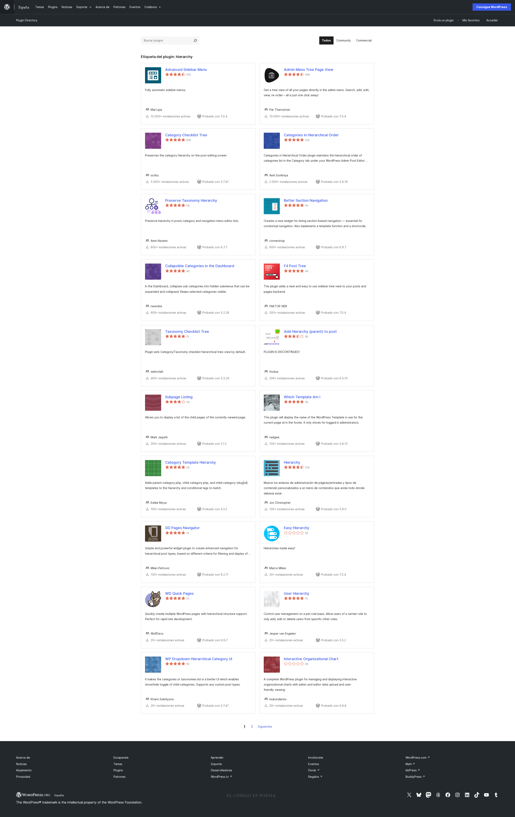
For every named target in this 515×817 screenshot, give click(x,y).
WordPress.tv (221, 776)
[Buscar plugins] (195, 40)
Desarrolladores (221, 770)
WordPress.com (418, 757)
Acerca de (23, 757)
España (59, 795)
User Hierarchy (296, 593)
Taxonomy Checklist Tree (187, 331)
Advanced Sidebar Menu (186, 69)
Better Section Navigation (306, 200)
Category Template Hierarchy (190, 462)
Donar (314, 770)
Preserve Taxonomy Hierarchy (191, 200)
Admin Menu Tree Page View (308, 69)
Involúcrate (315, 757)
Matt (410, 764)
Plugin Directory (26, 20)
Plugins (118, 770)
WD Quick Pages (179, 593)
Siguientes (265, 726)
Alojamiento (24, 770)
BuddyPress (415, 776)
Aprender (217, 757)
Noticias (21, 764)
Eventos (313, 764)
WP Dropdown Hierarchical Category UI (198, 659)
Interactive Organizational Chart (311, 659)
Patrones (119, 776)
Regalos (315, 776)
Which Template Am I (302, 397)
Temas (117, 764)
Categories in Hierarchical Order (311, 135)
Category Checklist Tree (186, 135)
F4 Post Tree (295, 266)
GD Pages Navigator (182, 528)
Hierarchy (292, 462)
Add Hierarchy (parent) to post (310, 331)
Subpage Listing (179, 397)
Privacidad (23, 776)
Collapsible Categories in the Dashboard (199, 266)
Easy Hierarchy (296, 528)
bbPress (413, 770)
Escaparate (121, 757)
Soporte (216, 764)
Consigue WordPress (491, 7)
